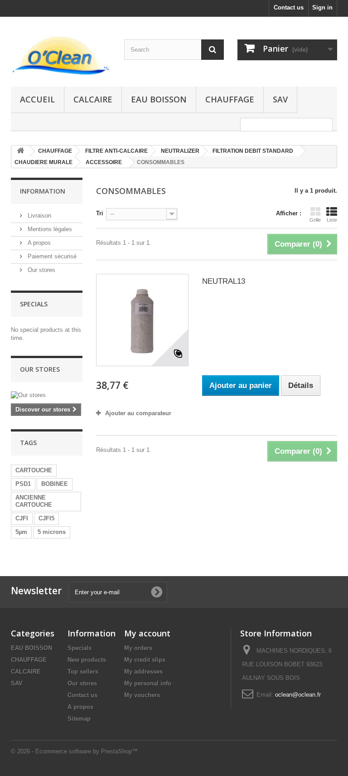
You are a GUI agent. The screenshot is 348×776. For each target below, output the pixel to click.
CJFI (21, 518)
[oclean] (61, 55)
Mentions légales (49, 229)
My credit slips (144, 659)
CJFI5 (46, 518)
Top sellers (83, 671)
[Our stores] (46, 395)
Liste (332, 220)
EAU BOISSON (159, 99)
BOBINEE (54, 483)
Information (42, 191)
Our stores (40, 270)
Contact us (289, 7)
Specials (34, 304)
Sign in (322, 7)
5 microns (52, 532)
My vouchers (142, 695)
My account (147, 633)
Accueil (37, 99)
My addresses (143, 671)
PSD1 (23, 483)
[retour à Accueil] (20, 151)
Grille (315, 220)
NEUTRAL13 (223, 281)
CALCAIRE (92, 99)
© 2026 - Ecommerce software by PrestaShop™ (74, 751)
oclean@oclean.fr (298, 694)
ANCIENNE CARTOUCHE (33, 501)
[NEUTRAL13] (142, 320)
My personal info (147, 683)
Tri (99, 213)
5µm (21, 532)
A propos (38, 242)
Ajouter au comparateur (138, 413)
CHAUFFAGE (229, 99)
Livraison (38, 215)
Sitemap (79, 718)
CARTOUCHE (33, 470)
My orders (138, 648)
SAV (280, 99)
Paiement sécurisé (51, 256)
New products (87, 659)
